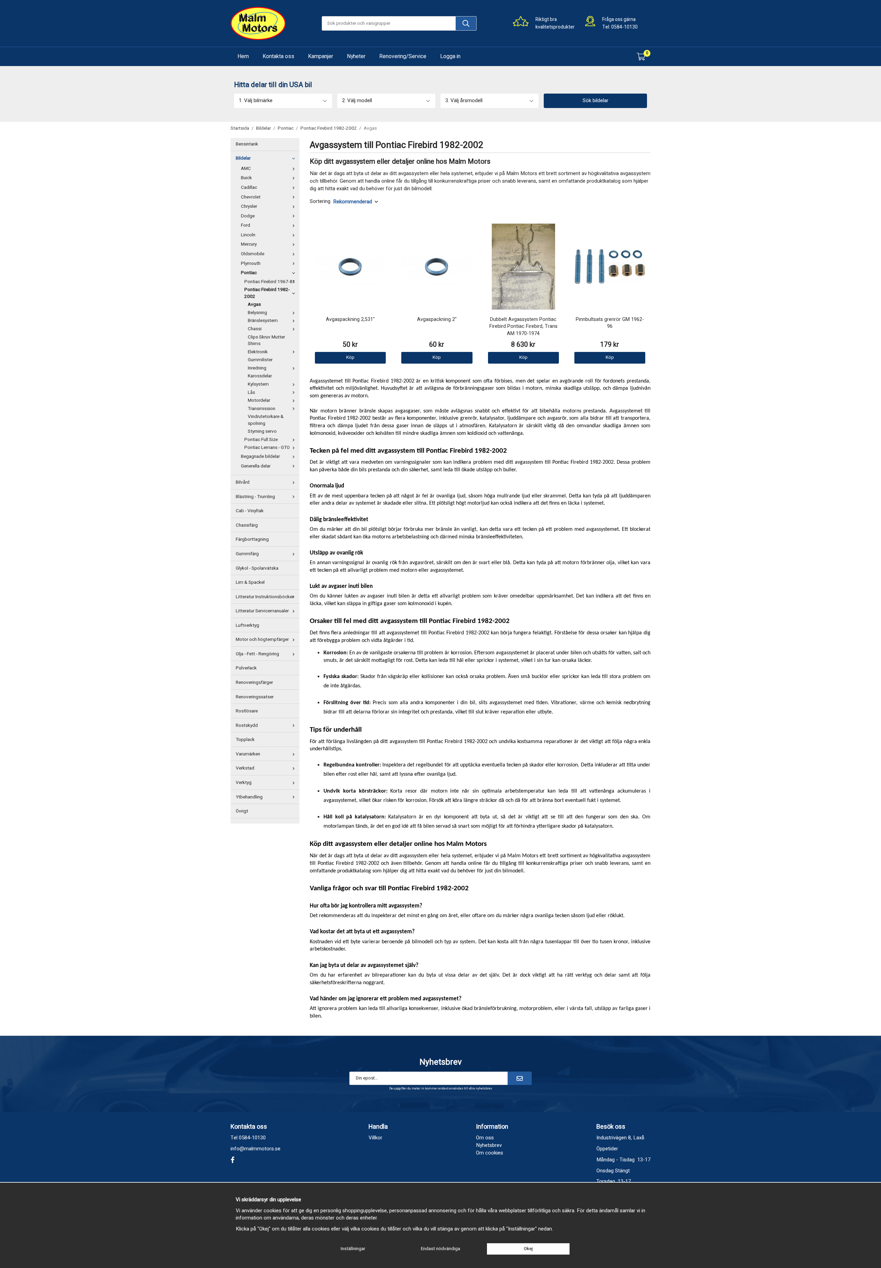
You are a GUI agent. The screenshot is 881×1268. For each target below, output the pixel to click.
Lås (251, 392)
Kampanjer (320, 56)
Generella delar (255, 466)
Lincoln (248, 235)
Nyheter (356, 56)
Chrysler (249, 206)
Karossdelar (260, 376)
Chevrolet (251, 197)
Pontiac (249, 272)
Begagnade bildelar (260, 456)
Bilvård (243, 482)
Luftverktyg (247, 625)
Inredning (257, 368)
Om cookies (489, 1153)
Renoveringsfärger (254, 682)
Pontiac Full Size (261, 439)
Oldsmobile (252, 253)
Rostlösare (247, 711)
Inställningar (353, 1248)
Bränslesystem (263, 320)
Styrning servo (262, 431)
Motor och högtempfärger (262, 639)
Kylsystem (258, 384)
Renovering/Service (402, 56)
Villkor (375, 1137)
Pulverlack (246, 668)
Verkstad (245, 768)
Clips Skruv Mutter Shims (266, 340)
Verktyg (244, 782)
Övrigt (242, 811)
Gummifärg (247, 553)
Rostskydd (247, 725)
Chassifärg (247, 525)
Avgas (254, 304)
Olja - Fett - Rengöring (257, 654)
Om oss (485, 1137)
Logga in (450, 56)
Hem (243, 56)
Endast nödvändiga (440, 1248)
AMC (246, 168)
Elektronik (258, 351)
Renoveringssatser (255, 697)
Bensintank (247, 144)
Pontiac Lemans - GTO (267, 447)
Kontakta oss (278, 56)
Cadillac (249, 187)
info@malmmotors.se (255, 1148)
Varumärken (248, 754)
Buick (246, 177)
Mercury (249, 244)
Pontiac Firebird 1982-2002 (267, 293)
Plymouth (251, 263)
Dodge (248, 216)
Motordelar (259, 400)
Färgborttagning (252, 539)
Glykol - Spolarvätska (257, 568)
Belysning (257, 312)
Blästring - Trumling (255, 496)
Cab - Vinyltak (250, 510)
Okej (528, 1248)
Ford (245, 225)
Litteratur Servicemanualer (262, 611)
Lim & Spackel (250, 582)
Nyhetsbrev (489, 1145)
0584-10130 (624, 27)
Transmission (261, 408)
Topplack (245, 739)
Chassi (255, 328)
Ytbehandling (249, 797)
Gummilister (260, 359)
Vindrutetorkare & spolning (266, 420)
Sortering (320, 201)
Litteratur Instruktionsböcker (265, 596)
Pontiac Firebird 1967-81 (269, 281)
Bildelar (243, 158)
